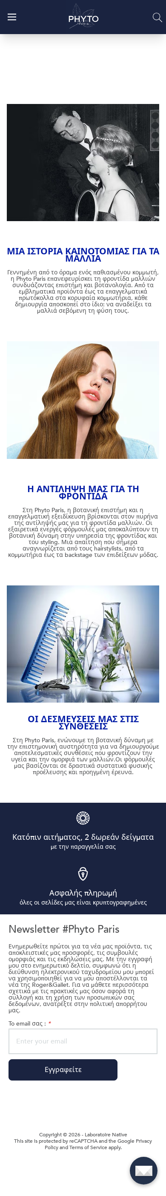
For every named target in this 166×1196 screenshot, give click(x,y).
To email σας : (29, 1023)
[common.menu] (12, 17)
